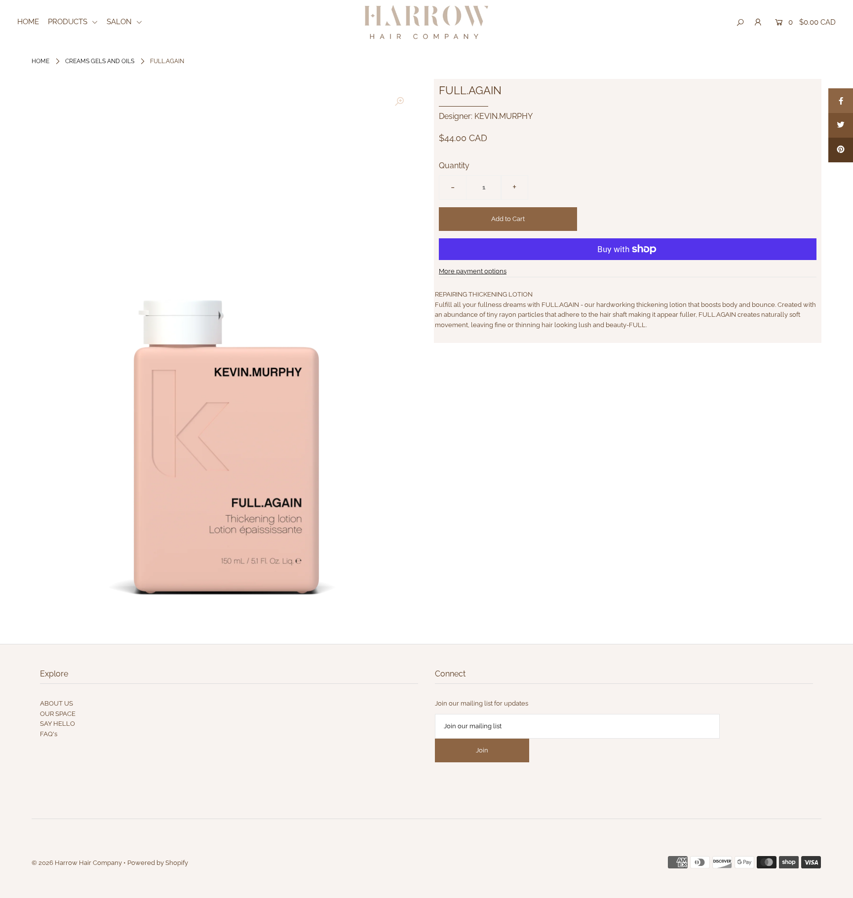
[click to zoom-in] (399, 102)
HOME (28, 21)
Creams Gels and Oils (99, 61)
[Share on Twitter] (840, 125)
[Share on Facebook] (840, 100)
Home (40, 61)
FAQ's (48, 734)
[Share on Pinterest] (840, 150)
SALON (120, 21)
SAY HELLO (57, 723)
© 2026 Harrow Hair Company (77, 862)
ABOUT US (56, 703)
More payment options (472, 271)
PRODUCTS (68, 21)
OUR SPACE (58, 713)
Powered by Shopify (157, 862)
